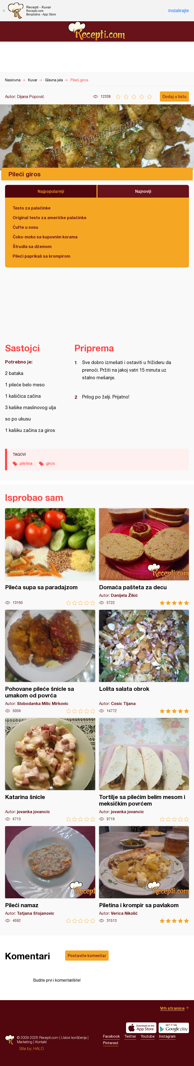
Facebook (111, 1036)
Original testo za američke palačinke (49, 217)
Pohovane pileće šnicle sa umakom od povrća (50, 661)
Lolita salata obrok (144, 661)
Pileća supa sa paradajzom (50, 556)
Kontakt (41, 1042)
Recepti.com (97, 31)
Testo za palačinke (32, 207)
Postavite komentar (87, 955)
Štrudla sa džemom (32, 246)
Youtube (148, 1036)
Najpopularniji (51, 191)
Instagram (167, 1036)
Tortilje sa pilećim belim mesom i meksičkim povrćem (144, 770)
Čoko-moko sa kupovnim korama (45, 236)
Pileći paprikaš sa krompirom (41, 256)
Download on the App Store (141, 1027)
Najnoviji (143, 191)
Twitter (130, 1036)
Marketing (24, 1042)
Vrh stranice (172, 1008)
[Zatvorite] (3, 10)
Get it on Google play (174, 1027)
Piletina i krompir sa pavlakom (144, 874)
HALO (38, 1048)
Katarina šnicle (50, 770)
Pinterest (110, 1043)
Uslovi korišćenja (74, 1037)
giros (50, 463)
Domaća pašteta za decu (144, 556)
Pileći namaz (50, 874)
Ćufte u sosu (25, 227)
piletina (26, 463)
